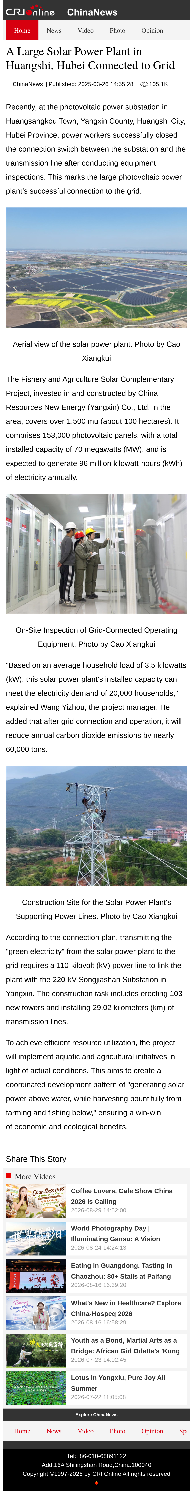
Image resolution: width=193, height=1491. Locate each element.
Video (86, 30)
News (54, 30)
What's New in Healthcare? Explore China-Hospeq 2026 (126, 1308)
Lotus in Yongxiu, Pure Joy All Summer (118, 1383)
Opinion (152, 30)
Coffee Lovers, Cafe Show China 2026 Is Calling (122, 1196)
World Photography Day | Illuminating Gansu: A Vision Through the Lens (115, 1235)
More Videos (35, 1176)
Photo (117, 30)
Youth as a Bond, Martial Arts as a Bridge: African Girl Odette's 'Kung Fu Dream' (125, 1347)
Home (22, 30)
